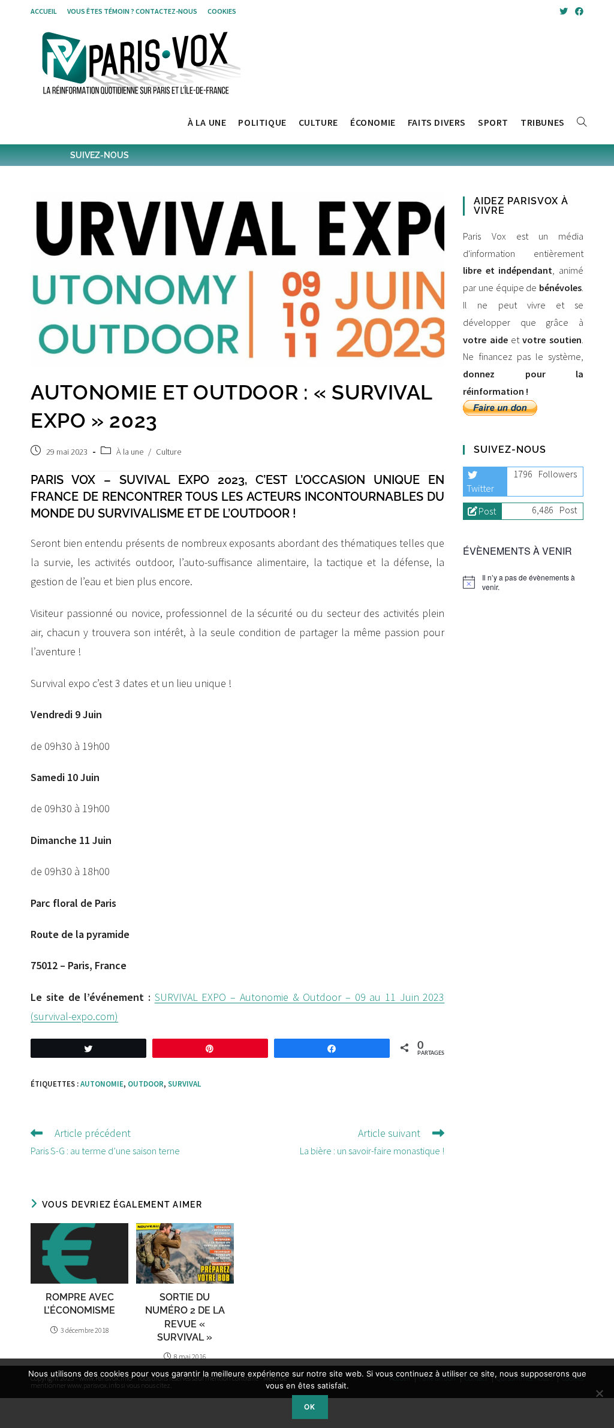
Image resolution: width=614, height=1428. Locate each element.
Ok (309, 1406)
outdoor (146, 1084)
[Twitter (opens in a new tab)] (563, 11)
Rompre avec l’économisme (79, 1303)
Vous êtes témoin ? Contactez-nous (132, 11)
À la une (129, 451)
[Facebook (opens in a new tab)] (577, 11)
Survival (184, 1084)
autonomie (102, 1084)
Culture (168, 451)
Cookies (221, 11)
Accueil (44, 11)
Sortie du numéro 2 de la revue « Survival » (185, 1317)
